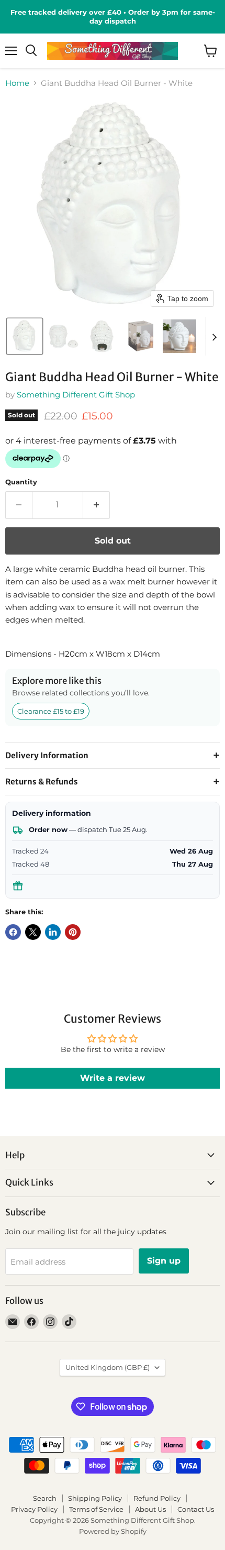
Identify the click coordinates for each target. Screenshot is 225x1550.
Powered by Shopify (113, 1531)
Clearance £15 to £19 (50, 711)
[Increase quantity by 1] (96, 504)
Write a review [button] (112, 1078)
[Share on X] (33, 932)
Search (45, 1498)
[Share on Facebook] (13, 932)
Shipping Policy (95, 1498)
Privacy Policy (34, 1509)
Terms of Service (96, 1509)
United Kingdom (107, 1367)
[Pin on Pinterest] (73, 932)
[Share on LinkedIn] (53, 932)
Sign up (164, 1261)
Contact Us (195, 1509)
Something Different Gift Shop (76, 395)
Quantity (21, 482)
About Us (150, 1509)
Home (17, 83)
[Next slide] (214, 336)
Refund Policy (157, 1498)
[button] (24, 336)
